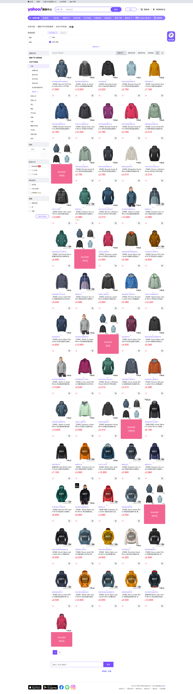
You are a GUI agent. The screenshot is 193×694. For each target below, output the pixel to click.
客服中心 (122, 689)
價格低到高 (131, 53)
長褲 (31, 117)
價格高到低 (141, 53)
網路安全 (147, 689)
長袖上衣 (33, 100)
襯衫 (31, 109)
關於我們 (130, 689)
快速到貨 (76, 18)
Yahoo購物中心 (40, 9)
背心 (31, 104)
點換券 (45, 18)
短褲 (31, 121)
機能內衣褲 (34, 126)
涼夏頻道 (97, 18)
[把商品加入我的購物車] (69, 95)
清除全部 (63, 33)
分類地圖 (162, 689)
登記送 (56, 18)
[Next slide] (70, 68)
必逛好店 (107, 18)
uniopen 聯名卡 (145, 18)
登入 (131, 9)
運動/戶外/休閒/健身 (35, 58)
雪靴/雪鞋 (33, 134)
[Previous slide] (52, 68)
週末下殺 (118, 18)
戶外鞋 (32, 130)
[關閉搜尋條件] (61, 9)
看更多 (127, 18)
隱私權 (155, 689)
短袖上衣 (33, 96)
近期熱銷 (151, 53)
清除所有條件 (42, 216)
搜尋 (108, 664)
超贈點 (159, 18)
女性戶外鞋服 (33, 62)
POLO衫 (33, 113)
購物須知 (139, 689)
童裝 (31, 138)
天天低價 (87, 18)
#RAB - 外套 (106, 671)
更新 (163, 686)
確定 (43, 155)
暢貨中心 (66, 18)
